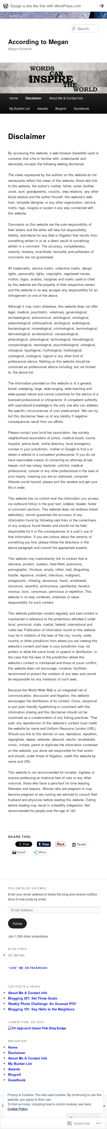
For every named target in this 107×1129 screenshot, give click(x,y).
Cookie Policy (18, 1108)
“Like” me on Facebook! (28, 968)
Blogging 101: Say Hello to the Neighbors (41, 1009)
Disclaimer (33, 98)
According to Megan (38, 41)
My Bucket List (19, 108)
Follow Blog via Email (27, 888)
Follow (17, 923)
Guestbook (81, 108)
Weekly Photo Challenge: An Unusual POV (42, 1003)
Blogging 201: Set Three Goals (32, 998)
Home (13, 98)
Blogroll (60, 108)
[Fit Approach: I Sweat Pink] (37, 1028)
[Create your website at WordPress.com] (53, 6)
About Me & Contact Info (66, 98)
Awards (42, 108)
